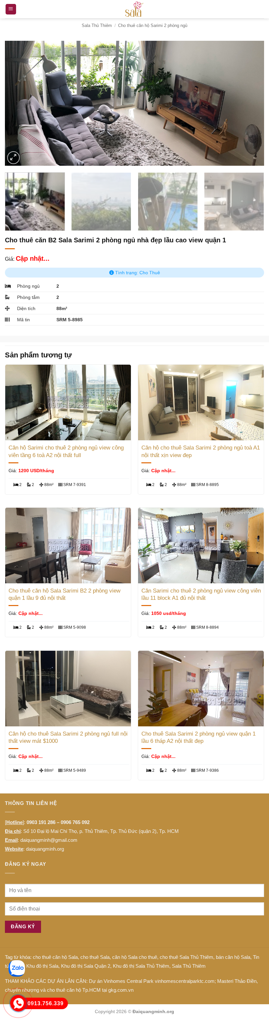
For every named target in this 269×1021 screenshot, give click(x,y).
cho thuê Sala (95, 957)
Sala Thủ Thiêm (97, 25)
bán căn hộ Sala (233, 957)
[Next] (251, 103)
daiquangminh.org (45, 849)
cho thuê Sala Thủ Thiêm (186, 957)
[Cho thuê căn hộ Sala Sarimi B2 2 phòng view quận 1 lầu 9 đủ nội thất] (68, 545)
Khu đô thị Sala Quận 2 (85, 966)
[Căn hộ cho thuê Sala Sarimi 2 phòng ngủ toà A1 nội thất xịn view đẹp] (201, 402)
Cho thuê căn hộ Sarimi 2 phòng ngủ (152, 25)
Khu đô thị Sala (42, 966)
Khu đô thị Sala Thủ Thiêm (141, 966)
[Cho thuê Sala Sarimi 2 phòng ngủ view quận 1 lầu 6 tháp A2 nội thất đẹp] (201, 688)
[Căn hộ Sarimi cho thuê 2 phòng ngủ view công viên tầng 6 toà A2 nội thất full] (68, 402)
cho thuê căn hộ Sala (55, 957)
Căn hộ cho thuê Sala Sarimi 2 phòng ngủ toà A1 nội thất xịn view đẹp (200, 451)
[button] (11, 9)
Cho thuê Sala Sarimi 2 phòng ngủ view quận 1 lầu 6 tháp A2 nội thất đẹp (198, 737)
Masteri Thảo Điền (237, 981)
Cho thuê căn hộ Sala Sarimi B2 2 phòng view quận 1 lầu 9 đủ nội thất (64, 594)
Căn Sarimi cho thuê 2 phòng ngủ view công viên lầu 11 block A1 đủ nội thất (201, 594)
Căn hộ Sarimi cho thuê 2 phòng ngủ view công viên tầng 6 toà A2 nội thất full (66, 451)
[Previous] (18, 103)
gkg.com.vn (121, 990)
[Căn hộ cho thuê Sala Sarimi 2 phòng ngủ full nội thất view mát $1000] (68, 688)
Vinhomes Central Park (129, 981)
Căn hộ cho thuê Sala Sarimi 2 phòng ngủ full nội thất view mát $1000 (68, 737)
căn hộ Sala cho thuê (134, 957)
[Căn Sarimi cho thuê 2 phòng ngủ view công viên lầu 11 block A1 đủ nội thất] (201, 545)
